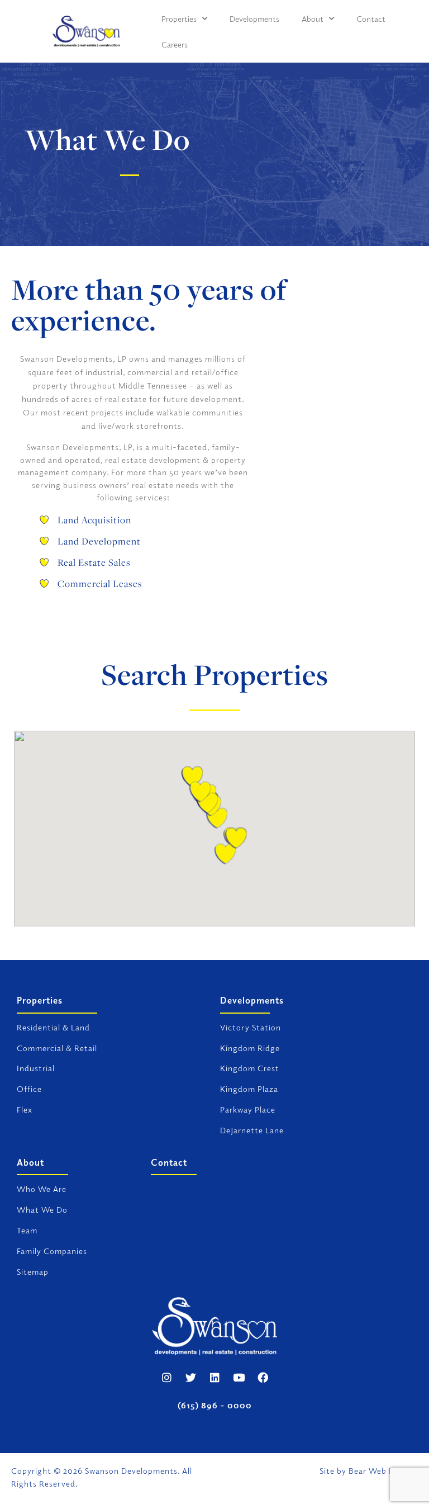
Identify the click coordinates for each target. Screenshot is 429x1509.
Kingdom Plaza (249, 1089)
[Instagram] (166, 1377)
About (312, 18)
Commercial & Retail (57, 1048)
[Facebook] (262, 1377)
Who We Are (41, 1189)
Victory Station (250, 1027)
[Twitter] (190, 1377)
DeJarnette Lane (252, 1130)
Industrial (36, 1068)
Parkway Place (247, 1109)
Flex (24, 1109)
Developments (254, 18)
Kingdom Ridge (250, 1048)
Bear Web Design (382, 1470)
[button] (192, 778)
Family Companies (52, 1251)
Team (27, 1230)
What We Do (42, 1209)
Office (29, 1089)
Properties (179, 18)
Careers (174, 44)
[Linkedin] (214, 1377)
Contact (370, 18)
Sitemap (33, 1271)
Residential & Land (53, 1027)
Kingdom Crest (249, 1068)
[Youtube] (238, 1377)
